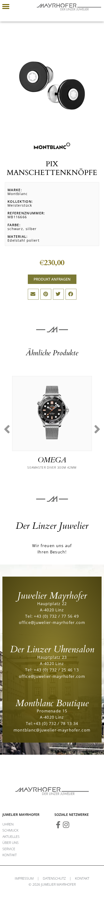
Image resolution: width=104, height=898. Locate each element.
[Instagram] (66, 824)
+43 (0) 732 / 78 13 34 (55, 723)
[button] (6, 6)
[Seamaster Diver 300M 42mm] (52, 412)
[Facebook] (58, 824)
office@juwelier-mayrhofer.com (52, 622)
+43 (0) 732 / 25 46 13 (56, 670)
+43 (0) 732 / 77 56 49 (56, 616)
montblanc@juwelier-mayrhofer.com (52, 730)
